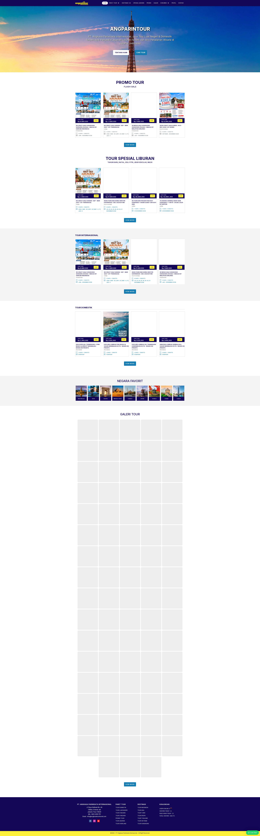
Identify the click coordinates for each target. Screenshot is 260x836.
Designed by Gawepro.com (130, 834)
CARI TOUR (140, 52)
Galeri (156, 3)
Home (105, 3)
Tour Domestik (121, 807)
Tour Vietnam (142, 821)
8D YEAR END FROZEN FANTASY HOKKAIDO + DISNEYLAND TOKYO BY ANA (144, 202)
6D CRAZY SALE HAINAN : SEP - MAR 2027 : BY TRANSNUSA (116, 126)
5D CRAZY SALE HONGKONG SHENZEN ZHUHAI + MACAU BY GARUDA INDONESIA (86, 127)
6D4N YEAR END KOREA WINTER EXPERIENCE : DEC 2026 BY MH (114, 201)
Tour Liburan (120, 821)
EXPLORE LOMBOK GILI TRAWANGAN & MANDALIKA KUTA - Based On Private (144, 346)
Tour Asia (141, 810)
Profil (174, 3)
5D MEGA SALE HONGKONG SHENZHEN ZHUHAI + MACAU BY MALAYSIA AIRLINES (143, 127)
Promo (149, 3)
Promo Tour (120, 818)
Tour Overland (121, 823)
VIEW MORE (130, 145)
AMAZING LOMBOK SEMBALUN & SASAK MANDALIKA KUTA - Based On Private (172, 346)
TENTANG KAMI (121, 52)
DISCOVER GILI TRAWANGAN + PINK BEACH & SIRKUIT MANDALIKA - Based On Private (88, 346)
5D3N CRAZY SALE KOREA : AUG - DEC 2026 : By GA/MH (171, 126)
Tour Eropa (142, 815)
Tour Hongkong (143, 823)
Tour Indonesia (143, 807)
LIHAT (96, 120)
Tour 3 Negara (121, 815)
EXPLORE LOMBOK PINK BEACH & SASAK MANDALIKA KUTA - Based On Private (116, 346)
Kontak (181, 3)
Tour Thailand (143, 818)
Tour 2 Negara (121, 813)
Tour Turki (141, 813)
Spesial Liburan (138, 3)
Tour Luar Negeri (121, 810)
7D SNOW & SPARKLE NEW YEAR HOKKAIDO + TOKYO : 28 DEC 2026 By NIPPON (171, 202)
